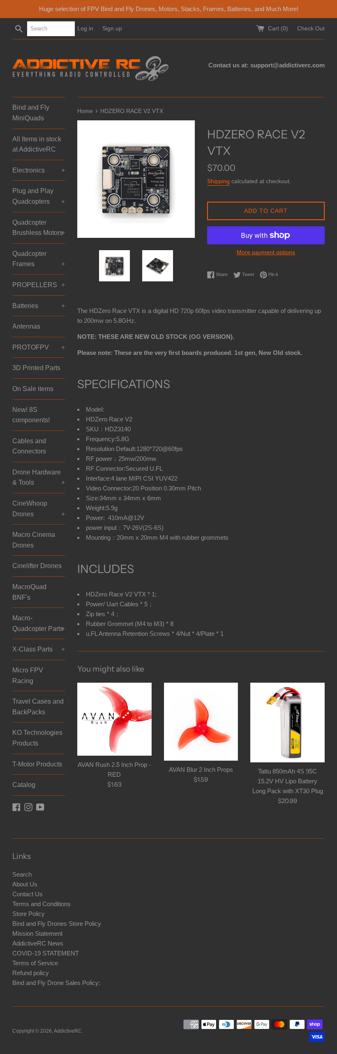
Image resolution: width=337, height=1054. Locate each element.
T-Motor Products (37, 764)
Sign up (112, 28)
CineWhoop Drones (38, 509)
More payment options (266, 252)
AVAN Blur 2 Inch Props (201, 769)
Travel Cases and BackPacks (38, 707)
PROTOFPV (38, 347)
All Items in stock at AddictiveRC (36, 144)
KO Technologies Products (37, 738)
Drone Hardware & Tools (38, 477)
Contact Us (27, 894)
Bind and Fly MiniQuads (30, 113)
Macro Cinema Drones (33, 540)
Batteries (38, 305)
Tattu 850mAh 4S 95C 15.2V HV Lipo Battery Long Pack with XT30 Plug (287, 781)
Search (22, 874)
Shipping (218, 181)
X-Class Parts (38, 649)
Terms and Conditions (41, 903)
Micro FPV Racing (27, 675)
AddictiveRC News (37, 943)
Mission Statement (37, 933)
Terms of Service (35, 963)
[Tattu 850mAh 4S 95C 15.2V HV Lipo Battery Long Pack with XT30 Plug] (287, 723)
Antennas (26, 326)
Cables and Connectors (29, 446)
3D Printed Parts (36, 367)
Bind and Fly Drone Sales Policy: (56, 982)
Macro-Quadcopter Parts (38, 623)
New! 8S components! (31, 415)
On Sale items (32, 388)
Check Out (311, 28)
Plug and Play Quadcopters (38, 196)
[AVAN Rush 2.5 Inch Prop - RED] (114, 719)
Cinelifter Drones (37, 565)
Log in (85, 28)
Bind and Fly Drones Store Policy (56, 923)
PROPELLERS (38, 284)
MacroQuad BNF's (29, 592)
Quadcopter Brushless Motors (38, 228)
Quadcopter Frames (38, 259)
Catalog (23, 784)
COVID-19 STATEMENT (45, 953)
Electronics (38, 170)
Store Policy (28, 913)
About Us (24, 884)
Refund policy (30, 972)
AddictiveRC (68, 1031)
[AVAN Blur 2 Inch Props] (201, 722)
